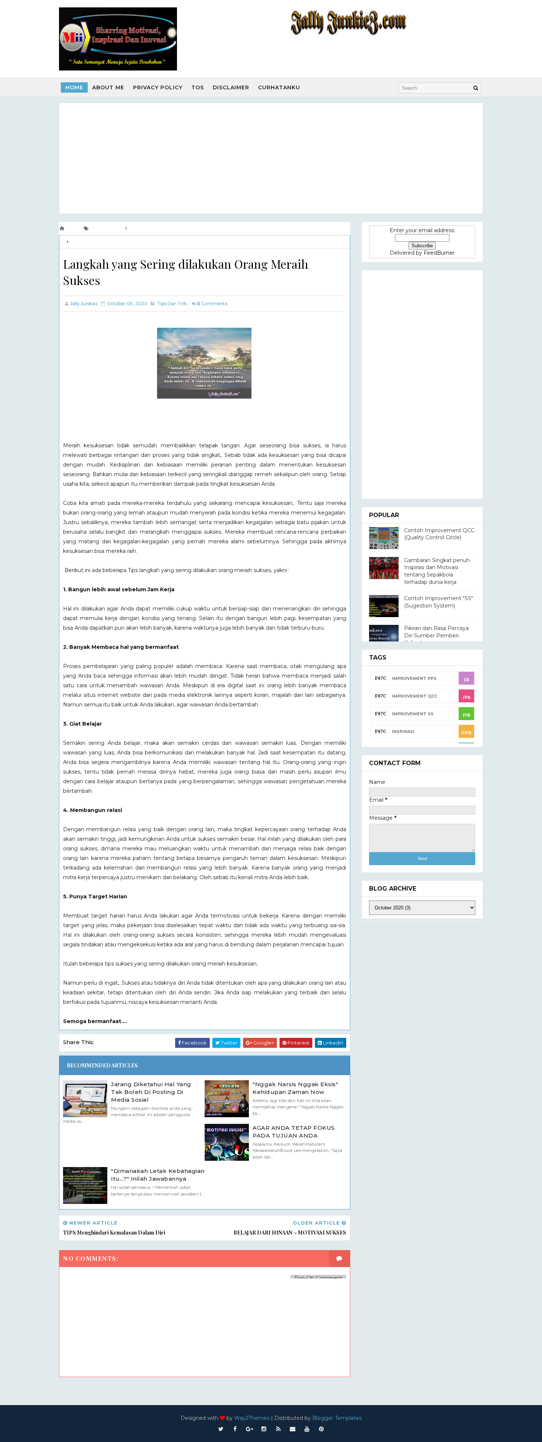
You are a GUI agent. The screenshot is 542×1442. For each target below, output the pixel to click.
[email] (292, 1429)
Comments (212, 303)
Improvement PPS (414, 678)
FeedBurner (439, 252)
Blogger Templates (337, 1418)
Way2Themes (252, 1418)
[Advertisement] (271, 158)
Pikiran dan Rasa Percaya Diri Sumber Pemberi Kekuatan (436, 635)
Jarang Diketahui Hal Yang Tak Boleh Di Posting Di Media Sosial (151, 1092)
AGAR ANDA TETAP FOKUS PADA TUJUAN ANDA (294, 1131)
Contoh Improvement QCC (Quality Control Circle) (439, 534)
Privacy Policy (158, 87)
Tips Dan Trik (84, 242)
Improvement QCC (414, 696)
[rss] (278, 1429)
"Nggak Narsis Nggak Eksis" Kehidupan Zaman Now (295, 1088)
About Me (108, 87)
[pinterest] (321, 1429)
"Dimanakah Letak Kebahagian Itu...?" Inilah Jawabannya (158, 1174)
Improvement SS (413, 713)
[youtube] (307, 1429)
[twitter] (220, 1429)
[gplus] (249, 1429)
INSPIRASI (403, 731)
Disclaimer (231, 87)
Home (74, 87)
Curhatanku (279, 87)
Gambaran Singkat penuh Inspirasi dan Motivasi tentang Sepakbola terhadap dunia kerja (437, 571)
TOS (197, 87)
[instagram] (264, 1429)
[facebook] (235, 1429)
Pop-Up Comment (318, 1278)
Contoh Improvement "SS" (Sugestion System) (438, 602)
